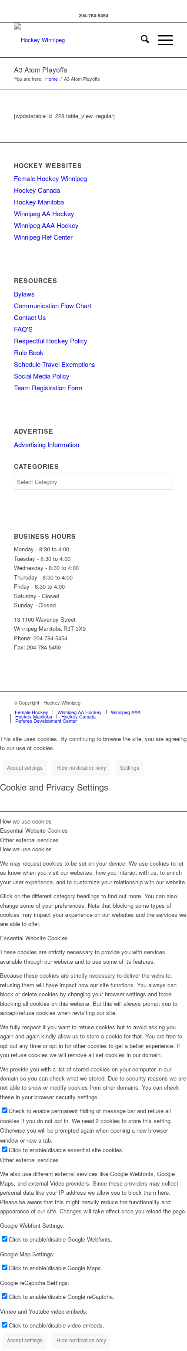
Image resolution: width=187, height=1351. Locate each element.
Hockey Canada (37, 189)
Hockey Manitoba (39, 201)
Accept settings (25, 767)
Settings (129, 767)
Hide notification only (81, 767)
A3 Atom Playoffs (40, 70)
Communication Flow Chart (52, 305)
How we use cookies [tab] (26, 821)
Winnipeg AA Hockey (44, 213)
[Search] (140, 40)
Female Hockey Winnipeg (50, 178)
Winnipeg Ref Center (43, 236)
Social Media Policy (42, 375)
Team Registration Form (48, 387)
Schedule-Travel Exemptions (54, 364)
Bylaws (24, 293)
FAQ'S (23, 328)
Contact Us (30, 317)
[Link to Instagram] (166, 702)
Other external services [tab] (29, 840)
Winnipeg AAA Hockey (46, 225)
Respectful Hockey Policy (50, 340)
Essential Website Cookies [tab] (34, 830)
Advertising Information (46, 444)
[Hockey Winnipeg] (77, 40)
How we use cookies (26, 849)
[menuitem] (140, 40)
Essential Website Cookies (34, 938)
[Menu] (161, 40)
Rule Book (28, 352)
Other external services (29, 1160)
